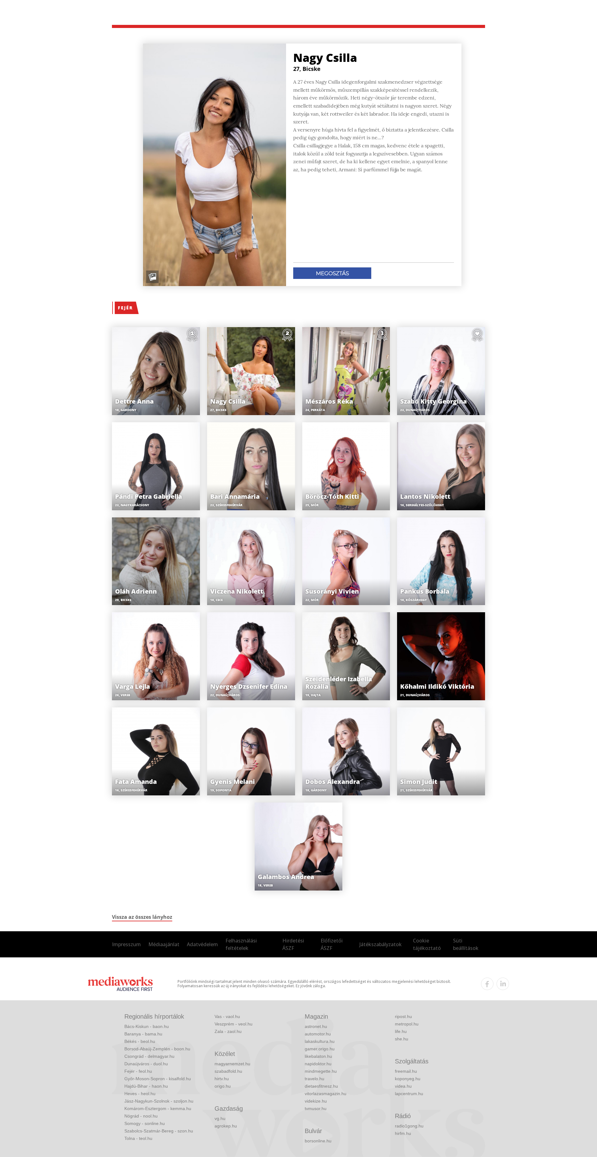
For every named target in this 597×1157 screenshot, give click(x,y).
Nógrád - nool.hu (141, 1115)
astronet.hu (316, 1026)
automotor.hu (318, 1033)
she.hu (401, 1038)
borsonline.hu (318, 1140)
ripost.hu (403, 1016)
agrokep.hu (226, 1125)
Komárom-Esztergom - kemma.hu (157, 1108)
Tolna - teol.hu (138, 1138)
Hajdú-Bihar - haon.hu (146, 1086)
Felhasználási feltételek (241, 944)
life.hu (401, 1031)
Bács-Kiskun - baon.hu (146, 1026)
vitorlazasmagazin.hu (325, 1093)
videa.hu (403, 1086)
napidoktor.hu (318, 1063)
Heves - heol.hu (139, 1093)
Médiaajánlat (163, 944)
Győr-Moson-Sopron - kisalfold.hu (157, 1078)
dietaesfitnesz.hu (321, 1086)
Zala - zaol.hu (228, 1031)
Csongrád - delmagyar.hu (149, 1056)
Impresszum (126, 944)
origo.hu (223, 1086)
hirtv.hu (222, 1078)
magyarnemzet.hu (232, 1063)
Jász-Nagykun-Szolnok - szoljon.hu (158, 1101)
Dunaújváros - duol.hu (146, 1063)
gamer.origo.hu (320, 1048)
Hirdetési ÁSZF (293, 944)
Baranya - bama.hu (143, 1033)
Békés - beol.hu (139, 1041)
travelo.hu (314, 1078)
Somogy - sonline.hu (144, 1123)
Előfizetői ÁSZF (332, 944)
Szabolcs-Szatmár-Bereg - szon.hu (158, 1130)
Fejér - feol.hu (138, 1071)
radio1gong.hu (409, 1125)
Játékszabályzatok (380, 944)
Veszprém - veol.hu (233, 1023)
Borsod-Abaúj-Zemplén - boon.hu (157, 1048)
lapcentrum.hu (409, 1093)
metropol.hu (407, 1023)
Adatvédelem (202, 944)
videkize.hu (316, 1101)
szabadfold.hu (228, 1071)
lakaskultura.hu (320, 1041)
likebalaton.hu (318, 1056)
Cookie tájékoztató (427, 944)
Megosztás (332, 273)
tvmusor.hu (315, 1108)
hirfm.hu (403, 1133)
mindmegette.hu (321, 1071)
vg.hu (220, 1118)
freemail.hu (406, 1071)
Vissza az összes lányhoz (142, 917)
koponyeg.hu (407, 1078)
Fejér (125, 308)
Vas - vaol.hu (227, 1016)
